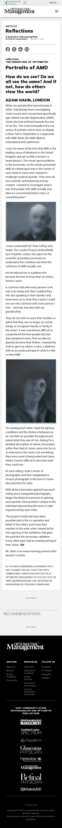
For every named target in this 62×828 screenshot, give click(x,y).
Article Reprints (28, 678)
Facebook (46, 667)
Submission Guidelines (29, 671)
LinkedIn (45, 678)
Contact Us (12, 680)
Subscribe (29, 667)
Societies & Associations (30, 684)
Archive (10, 670)
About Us (11, 667)
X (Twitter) (47, 670)
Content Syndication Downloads (29, 692)
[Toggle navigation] (57, 11)
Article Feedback (11, 675)
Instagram (46, 674)
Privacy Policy (31, 805)
